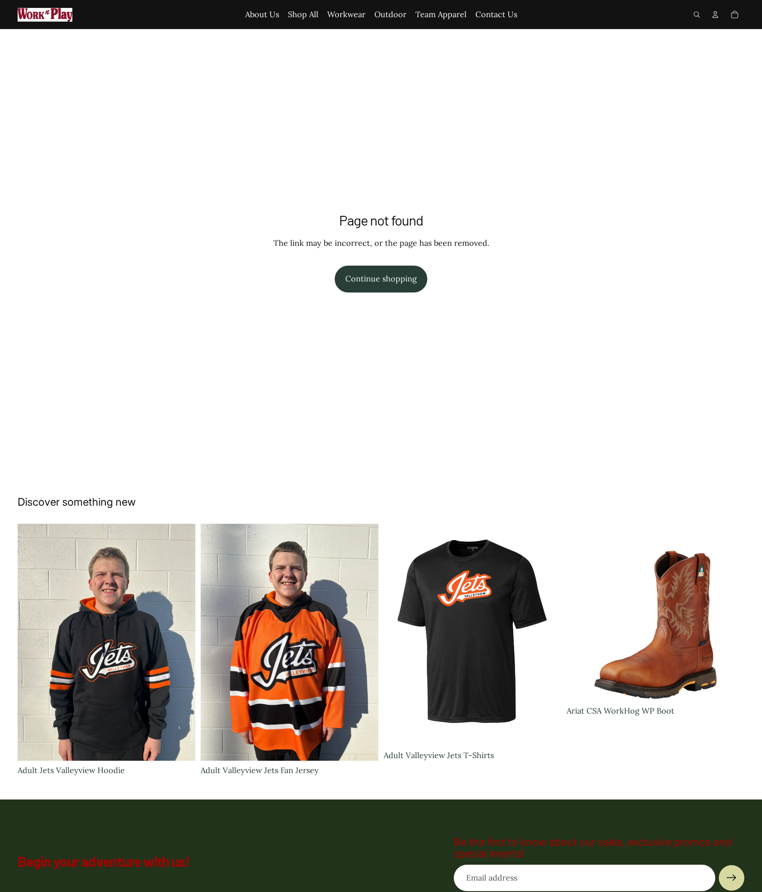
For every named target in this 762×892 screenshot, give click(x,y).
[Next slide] (731, 612)
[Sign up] (731, 878)
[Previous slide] (580, 612)
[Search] (696, 14)
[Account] (715, 14)
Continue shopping (381, 279)
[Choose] (182, 747)
